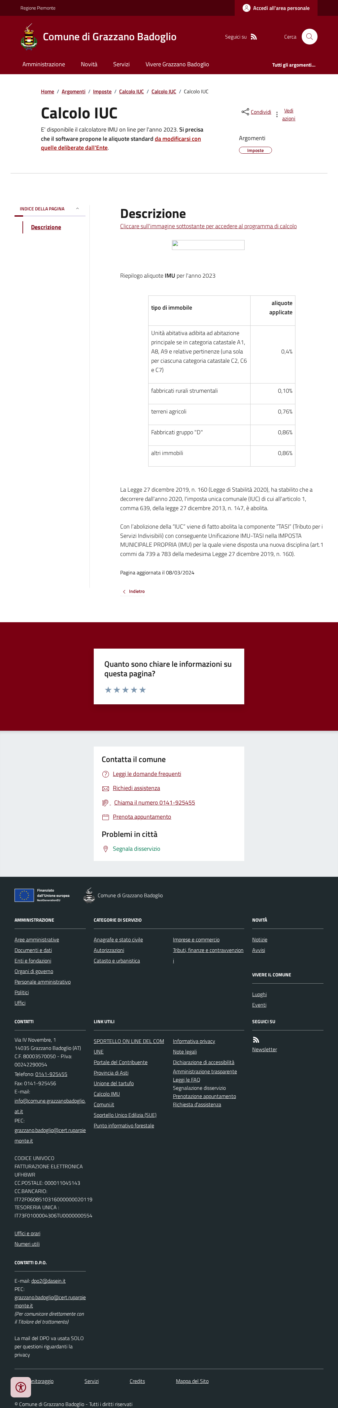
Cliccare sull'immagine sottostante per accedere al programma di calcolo (208, 226)
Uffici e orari (27, 1233)
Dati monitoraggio (34, 1381)
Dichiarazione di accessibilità (203, 1062)
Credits (137, 1381)
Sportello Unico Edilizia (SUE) (125, 1115)
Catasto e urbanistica (117, 960)
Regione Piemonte (37, 7)
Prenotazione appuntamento (204, 1096)
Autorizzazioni (109, 950)
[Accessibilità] (21, 1387)
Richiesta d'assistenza (197, 1104)
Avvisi (258, 950)
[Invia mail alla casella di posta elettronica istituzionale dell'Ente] (50, 1106)
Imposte (102, 91)
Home (47, 91)
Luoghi (259, 994)
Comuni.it (104, 1104)
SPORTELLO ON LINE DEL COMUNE (129, 1046)
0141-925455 (51, 1074)
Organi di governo (34, 971)
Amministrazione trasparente (205, 1071)
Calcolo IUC (131, 91)
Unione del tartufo (114, 1083)
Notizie (259, 939)
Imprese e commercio (196, 939)
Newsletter (264, 1049)
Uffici (20, 1003)
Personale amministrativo (43, 982)
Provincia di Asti (111, 1073)
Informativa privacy (194, 1041)
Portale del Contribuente (121, 1062)
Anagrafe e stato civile (118, 939)
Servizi (121, 64)
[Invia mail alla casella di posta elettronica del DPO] (48, 1281)
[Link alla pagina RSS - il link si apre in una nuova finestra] (254, 37)
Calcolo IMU (107, 1094)
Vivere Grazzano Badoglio (177, 64)
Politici (22, 992)
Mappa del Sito (192, 1381)
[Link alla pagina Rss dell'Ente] (256, 1040)
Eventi (259, 1005)
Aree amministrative (37, 939)
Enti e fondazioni (33, 960)
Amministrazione (43, 64)
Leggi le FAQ (186, 1080)
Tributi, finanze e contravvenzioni (208, 955)
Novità (89, 64)
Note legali (185, 1052)
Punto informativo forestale (124, 1125)
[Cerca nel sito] (307, 37)
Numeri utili (27, 1244)
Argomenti (73, 91)
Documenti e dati (33, 950)
